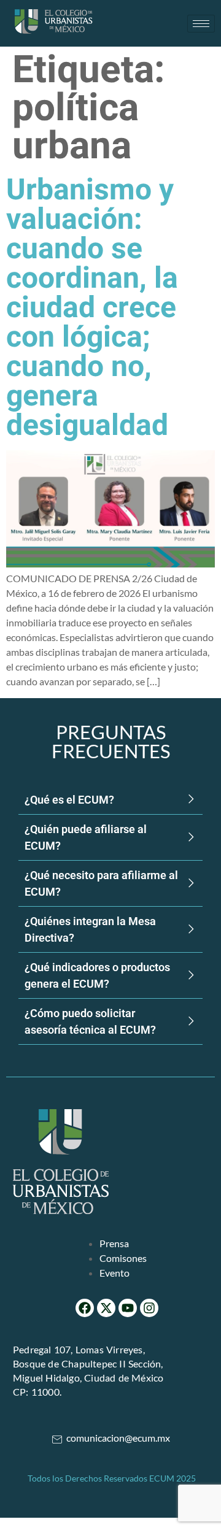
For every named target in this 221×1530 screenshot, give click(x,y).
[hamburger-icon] (201, 24)
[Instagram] (149, 1308)
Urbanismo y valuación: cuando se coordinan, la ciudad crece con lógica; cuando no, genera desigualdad (92, 308)
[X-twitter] (106, 1308)
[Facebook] (85, 1308)
